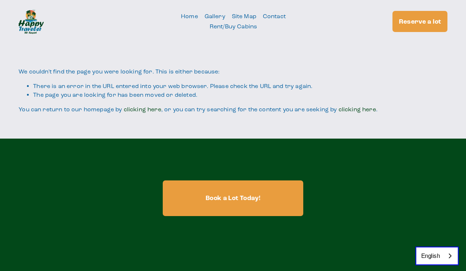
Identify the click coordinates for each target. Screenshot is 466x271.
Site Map (244, 16)
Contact (274, 16)
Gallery (215, 16)
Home (189, 16)
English (430, 256)
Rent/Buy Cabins (233, 26)
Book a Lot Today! (233, 198)
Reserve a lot (420, 21)
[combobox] (437, 255)
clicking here (142, 109)
